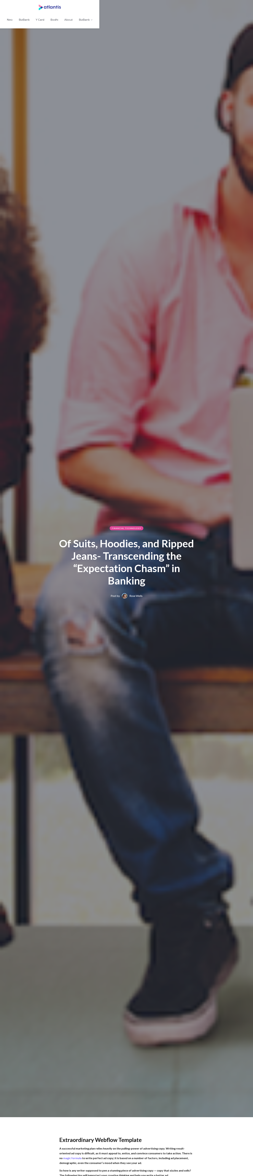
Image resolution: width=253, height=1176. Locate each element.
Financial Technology (126, 528)
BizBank (24, 19)
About (68, 19)
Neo (10, 19)
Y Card (40, 19)
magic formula (72, 1158)
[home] (50, 7)
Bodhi (54, 19)
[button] (86, 20)
